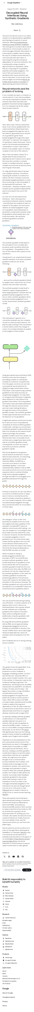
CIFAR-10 (5, 388)
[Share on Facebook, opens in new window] (12, 34)
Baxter (5, 795)
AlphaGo (23, 832)
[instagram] (9, 857)
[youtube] (14, 857)
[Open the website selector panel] (21, 2)
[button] (17, 30)
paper (26, 730)
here (8, 824)
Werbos (6, 790)
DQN (10, 839)
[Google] (5, 989)
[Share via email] (21, 34)
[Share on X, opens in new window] (8, 34)
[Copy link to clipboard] (26, 34)
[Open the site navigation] (4, 2)
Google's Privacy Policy (8, 866)
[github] (23, 857)
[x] (4, 857)
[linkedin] (18, 857)
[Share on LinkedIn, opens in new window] (17, 34)
